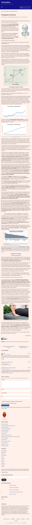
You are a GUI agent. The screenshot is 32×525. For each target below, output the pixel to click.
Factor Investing (3, 455)
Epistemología (3, 452)
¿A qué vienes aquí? (4, 442)
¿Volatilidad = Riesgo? (4, 445)
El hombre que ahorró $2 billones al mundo (8, 425)
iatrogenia (15, 22)
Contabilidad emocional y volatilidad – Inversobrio (8, 367)
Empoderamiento (7, 11)
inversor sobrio (19, 296)
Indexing (2, 460)
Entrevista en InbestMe (4, 427)
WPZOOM (24, 522)
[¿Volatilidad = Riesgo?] (2, 484)
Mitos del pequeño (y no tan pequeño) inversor (23, 347)
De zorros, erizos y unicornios (6, 441)
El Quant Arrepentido (4, 431)
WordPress (11, 522)
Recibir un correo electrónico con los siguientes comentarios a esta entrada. (12, 401)
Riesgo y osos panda (12, 494)
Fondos (21, 341)
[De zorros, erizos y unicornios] (2, 489)
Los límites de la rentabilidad (13, 487)
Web (1, 396)
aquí (3, 150)
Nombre (2, 389)
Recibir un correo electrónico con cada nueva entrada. (9, 403)
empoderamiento (8, 341)
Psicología (3, 466)
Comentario (3, 379)
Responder (29, 353)
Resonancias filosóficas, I (5, 430)
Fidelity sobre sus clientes (22, 215)
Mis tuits (2, 498)
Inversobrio (5, 2)
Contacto (16, 520)
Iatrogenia (2, 458)
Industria (2, 461)
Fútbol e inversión (4, 439)
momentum (3, 464)
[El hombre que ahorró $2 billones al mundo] (2, 491)
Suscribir (3, 479)
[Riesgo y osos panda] (2, 493)
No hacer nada (3, 433)
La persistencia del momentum (6, 428)
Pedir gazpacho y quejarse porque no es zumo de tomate (10, 436)
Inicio (2, 11)
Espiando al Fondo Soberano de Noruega (8, 347)
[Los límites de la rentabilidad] (2, 487)
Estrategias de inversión (15, 341)
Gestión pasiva (25, 341)
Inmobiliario (3, 463)
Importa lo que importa (5, 444)
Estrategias (3, 453)
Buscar (29, 7)
